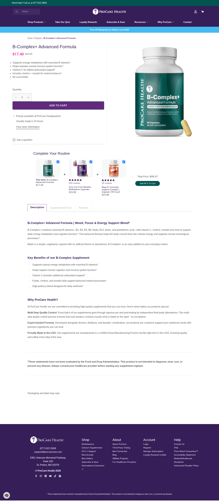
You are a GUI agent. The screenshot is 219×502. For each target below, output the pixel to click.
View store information (28, 127)
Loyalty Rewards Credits (154, 455)
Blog (114, 455)
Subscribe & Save (116, 22)
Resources (140, 22)
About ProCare (119, 444)
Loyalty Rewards (88, 22)
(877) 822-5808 (48, 448)
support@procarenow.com (48, 452)
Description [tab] (37, 207)
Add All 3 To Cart (147, 183)
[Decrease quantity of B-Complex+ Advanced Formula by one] (16, 97)
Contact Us (179, 444)
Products (38, 38)
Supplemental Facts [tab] (61, 208)
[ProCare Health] (109, 11)
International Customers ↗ (93, 467)
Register (147, 447)
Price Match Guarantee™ (186, 451)
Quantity (17, 89)
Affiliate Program (120, 458)
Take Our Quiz (62, 22)
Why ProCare (164, 22)
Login (146, 444)
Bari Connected (119, 451)
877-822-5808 (40, 2)
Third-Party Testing (121, 447)
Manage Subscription (153, 451)
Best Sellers (87, 458)
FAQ (176, 447)
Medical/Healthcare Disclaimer (183, 460)
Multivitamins (88, 444)
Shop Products (35, 22)
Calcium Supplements (92, 447)
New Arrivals (87, 455)
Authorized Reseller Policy (186, 465)
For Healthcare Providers (124, 462)
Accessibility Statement (185, 455)
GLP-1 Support (89, 451)
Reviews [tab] (83, 208)
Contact (187, 22)
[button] (6, 495)
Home (30, 38)
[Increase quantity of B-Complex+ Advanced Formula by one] (28, 97)
